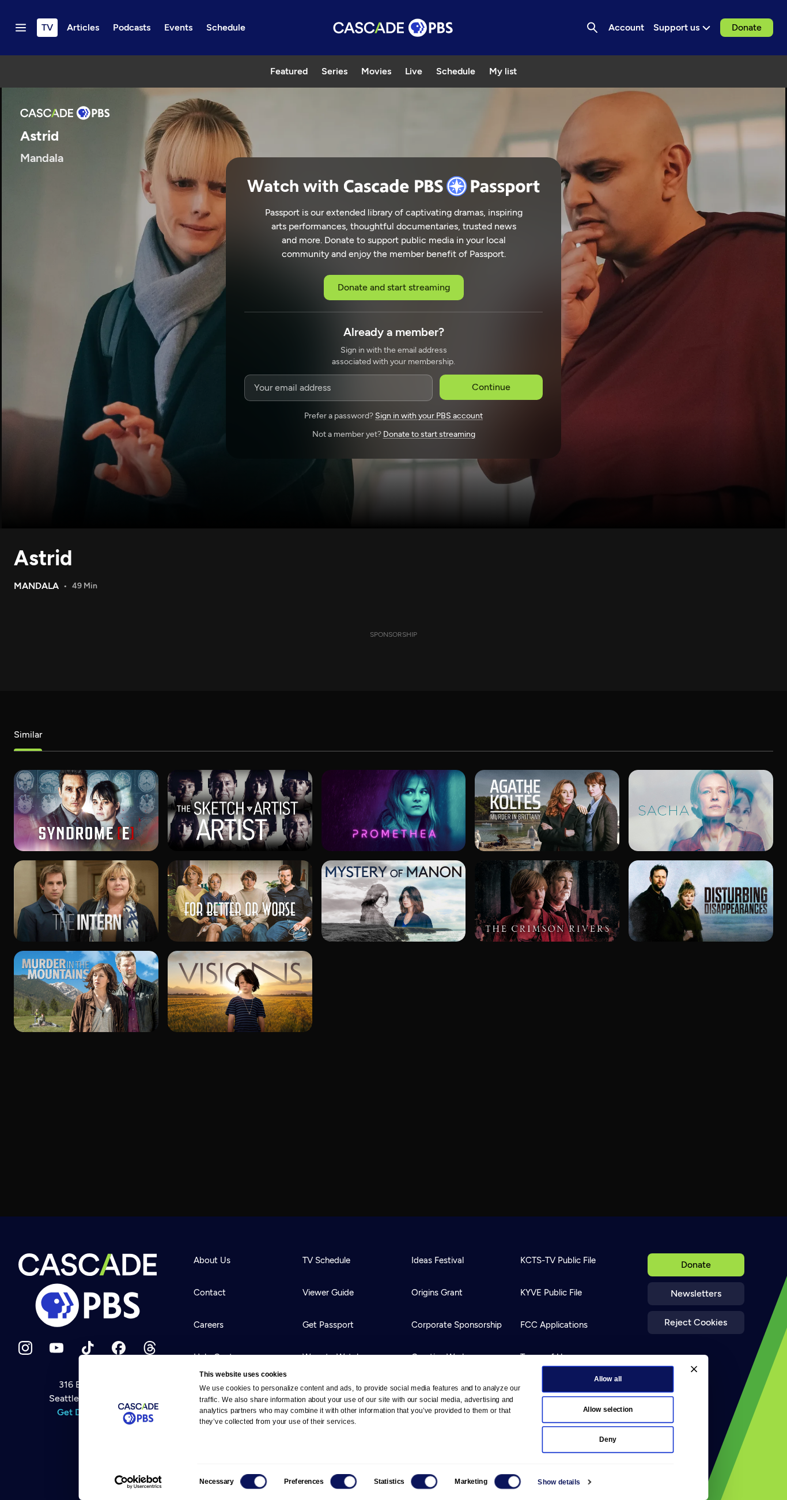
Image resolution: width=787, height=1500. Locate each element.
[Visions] (240, 991)
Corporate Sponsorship (456, 1325)
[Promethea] (393, 810)
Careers (209, 1325)
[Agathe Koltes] (547, 810)
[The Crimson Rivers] (547, 901)
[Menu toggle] (21, 28)
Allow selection (608, 1409)
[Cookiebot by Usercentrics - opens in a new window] (138, 1482)
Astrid (43, 558)
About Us (212, 1260)
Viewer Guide (328, 1292)
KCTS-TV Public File (558, 1260)
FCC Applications (554, 1325)
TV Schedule (326, 1260)
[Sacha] (701, 810)
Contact (210, 1292)
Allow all (608, 1379)
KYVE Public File (551, 1292)
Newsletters (696, 1293)
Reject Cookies (695, 1322)
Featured (289, 71)
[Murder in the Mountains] (86, 991)
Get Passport (328, 1325)
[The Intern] (86, 901)
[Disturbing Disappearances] (701, 901)
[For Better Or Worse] (240, 901)
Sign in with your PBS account (429, 416)
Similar (28, 734)
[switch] (343, 1481)
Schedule (455, 71)
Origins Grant (437, 1292)
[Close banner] (694, 1369)
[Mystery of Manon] (393, 901)
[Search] (592, 28)
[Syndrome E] (86, 810)
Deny (607, 1439)
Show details (559, 1482)
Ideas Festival (437, 1260)
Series (334, 71)
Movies (376, 71)
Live (413, 71)
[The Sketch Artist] (240, 810)
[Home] (87, 1290)
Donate (747, 27)
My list (503, 71)
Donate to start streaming (429, 434)
